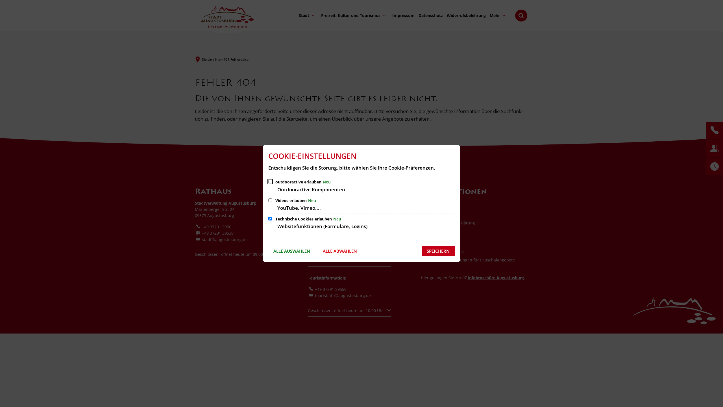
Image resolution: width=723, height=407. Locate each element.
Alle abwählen (340, 251)
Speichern (438, 251)
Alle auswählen (291, 251)
